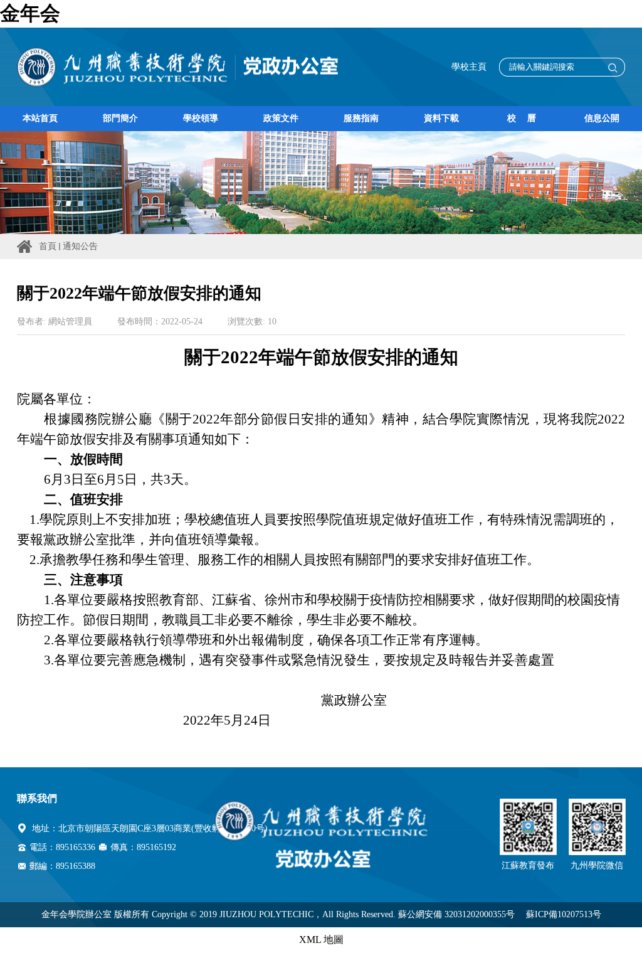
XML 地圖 (321, 939)
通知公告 (80, 246)
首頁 (47, 246)
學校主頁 (469, 67)
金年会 (30, 13)
